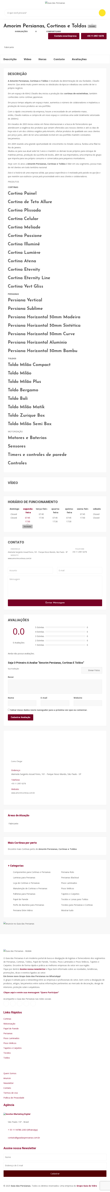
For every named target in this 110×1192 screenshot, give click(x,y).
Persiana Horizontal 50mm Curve (41, 334)
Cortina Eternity (24, 269)
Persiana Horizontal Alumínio (37, 342)
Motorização (9, 1023)
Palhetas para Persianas (23, 893)
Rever (11, 677)
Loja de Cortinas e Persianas (26, 883)
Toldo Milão (19, 373)
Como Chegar (16, 761)
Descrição (10, 59)
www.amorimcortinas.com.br (20, 558)
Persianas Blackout (70, 877)
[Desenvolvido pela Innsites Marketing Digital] (18, 1113)
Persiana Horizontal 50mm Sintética (44, 325)
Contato (59, 59)
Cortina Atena (22, 261)
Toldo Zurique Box (26, 415)
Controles (17, 463)
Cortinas (7, 1018)
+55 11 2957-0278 (79, 552)
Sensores (17, 446)
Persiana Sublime (25, 309)
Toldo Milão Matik (26, 407)
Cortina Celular (23, 219)
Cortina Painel (22, 193)
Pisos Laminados (69, 883)
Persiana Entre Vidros (22, 910)
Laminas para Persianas (23, 877)
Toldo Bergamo (23, 390)
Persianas (7, 1033)
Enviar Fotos (94, 670)
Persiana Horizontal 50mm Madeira (44, 317)
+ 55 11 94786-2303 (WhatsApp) (23, 1129)
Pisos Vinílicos (67, 888)
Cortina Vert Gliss (25, 286)
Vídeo (27, 59)
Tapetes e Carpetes (70, 893)
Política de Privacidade (13, 1097)
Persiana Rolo (67, 872)
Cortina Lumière (24, 253)
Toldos (6, 1057)
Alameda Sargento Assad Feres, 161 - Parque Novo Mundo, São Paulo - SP (38, 552)
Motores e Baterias (27, 438)
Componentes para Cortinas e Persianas (31, 872)
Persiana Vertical (25, 300)
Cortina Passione (25, 236)
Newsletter (8, 1083)
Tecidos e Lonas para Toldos (74, 899)
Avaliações (79, 59)
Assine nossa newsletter (33, 969)
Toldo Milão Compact (29, 365)
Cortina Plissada (24, 210)
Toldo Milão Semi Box (30, 424)
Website (78, 697)
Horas (42, 59)
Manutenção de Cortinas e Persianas (29, 888)
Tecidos (7, 1052)
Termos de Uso (10, 1092)
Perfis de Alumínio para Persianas (28, 905)
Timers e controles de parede (37, 455)
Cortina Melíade (24, 227)
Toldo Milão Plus (24, 382)
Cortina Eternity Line (29, 278)
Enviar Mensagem (55, 603)
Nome (11, 697)
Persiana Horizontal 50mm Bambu (42, 351)
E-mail (44, 697)
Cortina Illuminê (24, 244)
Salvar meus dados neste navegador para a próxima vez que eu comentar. (48, 710)
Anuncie (7, 1078)
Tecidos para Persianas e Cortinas (77, 905)
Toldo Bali (18, 398)
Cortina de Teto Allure (30, 202)
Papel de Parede (20, 899)
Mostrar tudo (67, 910)
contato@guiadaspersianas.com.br (24, 1137)
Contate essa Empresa (65, 36)
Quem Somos (9, 1073)
